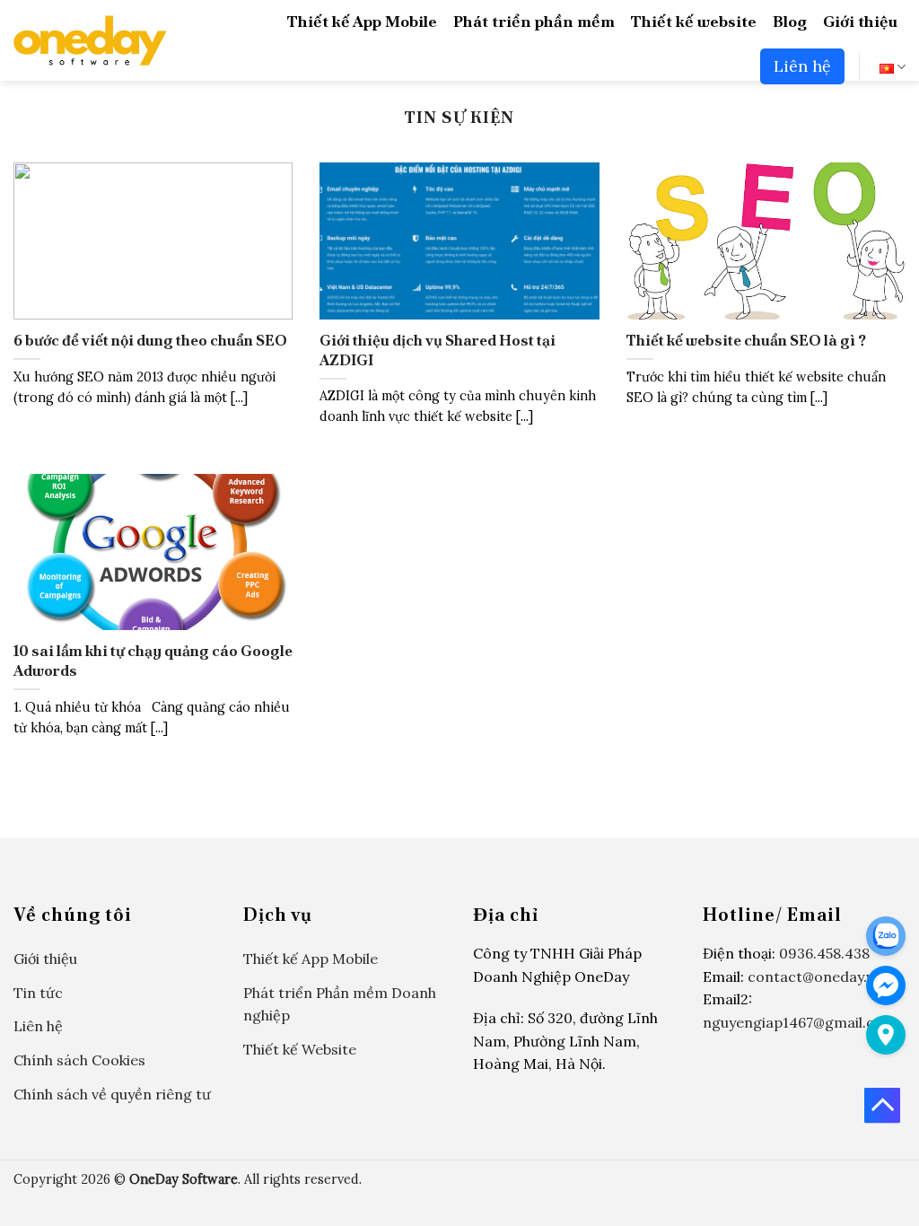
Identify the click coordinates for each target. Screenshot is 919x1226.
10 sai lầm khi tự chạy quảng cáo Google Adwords (153, 661)
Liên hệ (802, 66)
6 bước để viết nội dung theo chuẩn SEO (150, 340)
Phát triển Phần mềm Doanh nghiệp (339, 1004)
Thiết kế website (694, 21)
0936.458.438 (824, 953)
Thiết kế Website (299, 1049)
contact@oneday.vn (815, 976)
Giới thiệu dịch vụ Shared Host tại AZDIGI (437, 350)
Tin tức (38, 993)
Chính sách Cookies (79, 1060)
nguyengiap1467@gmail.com (800, 1022)
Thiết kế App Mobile (362, 21)
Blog (790, 21)
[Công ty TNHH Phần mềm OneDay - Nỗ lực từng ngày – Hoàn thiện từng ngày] (90, 40)
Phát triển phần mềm (534, 21)
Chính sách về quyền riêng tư (112, 1094)
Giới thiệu (860, 21)
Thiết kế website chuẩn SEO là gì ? (746, 340)
